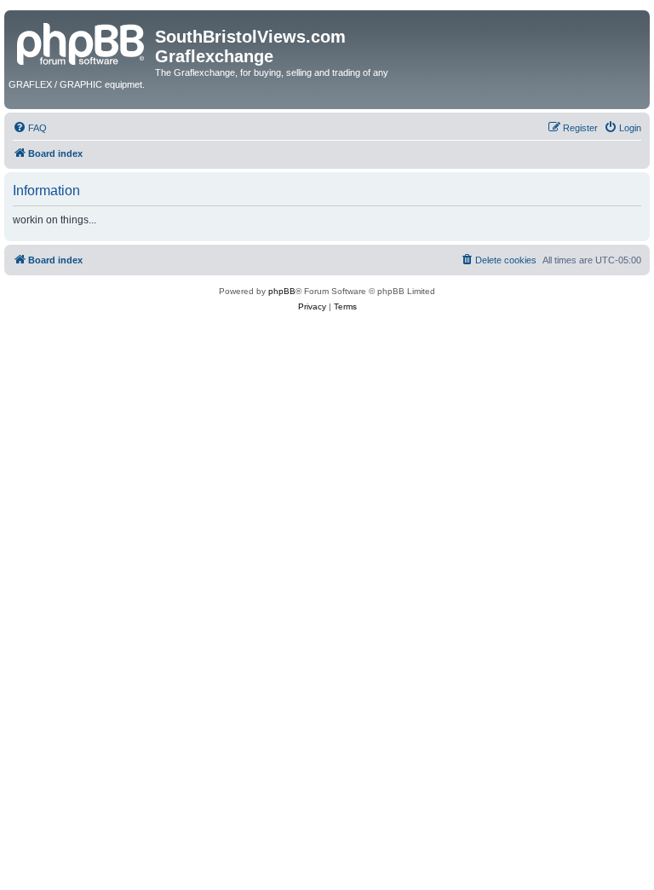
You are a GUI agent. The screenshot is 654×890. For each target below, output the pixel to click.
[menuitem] (30, 128)
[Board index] (82, 41)
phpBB (281, 291)
